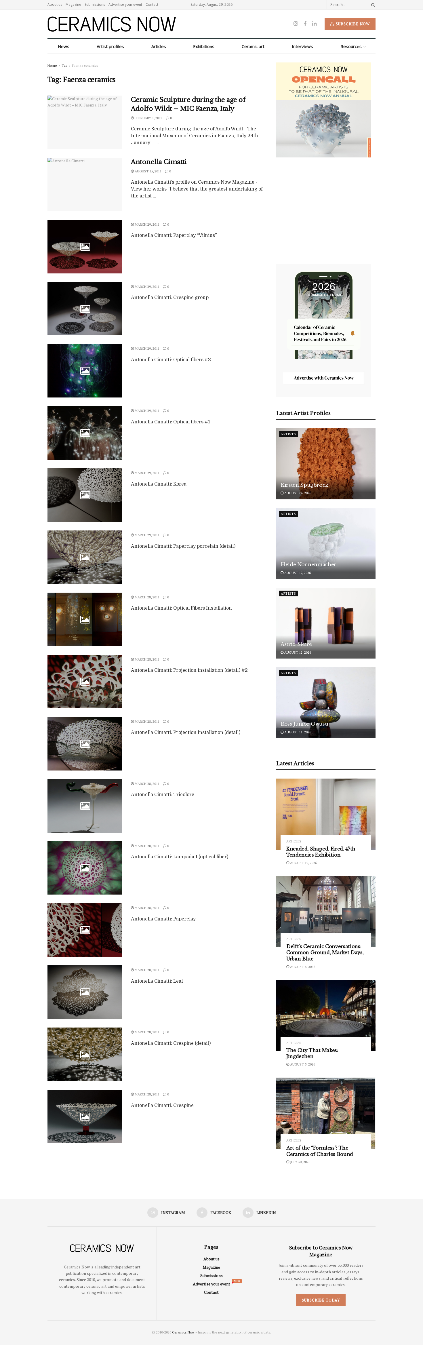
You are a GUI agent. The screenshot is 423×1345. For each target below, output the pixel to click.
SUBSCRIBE (174, 718)
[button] (175, 631)
